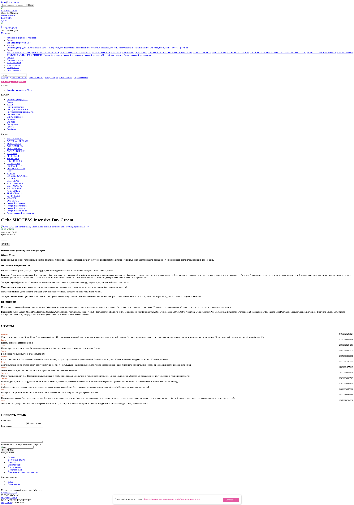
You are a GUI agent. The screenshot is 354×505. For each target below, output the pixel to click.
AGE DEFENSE (83, 52)
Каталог (10, 45)
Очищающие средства (17, 48)
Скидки (10, 57)
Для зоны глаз (116, 48)
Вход (3, 2)
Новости (12, 462)
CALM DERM (170, 52)
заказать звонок (8, 15)
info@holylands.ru (9, 497)
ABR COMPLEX (15, 52)
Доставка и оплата (15, 60)
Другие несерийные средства (137, 55)
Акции (10, 40)
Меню (4, 33)
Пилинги (144, 48)
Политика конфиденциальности (23, 472)
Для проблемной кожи (70, 48)
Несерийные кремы (53, 55)
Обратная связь (14, 70)
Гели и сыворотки (50, 48)
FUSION (222, 52)
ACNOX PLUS (52, 52)
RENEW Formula (345, 52)
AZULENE (116, 52)
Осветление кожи (131, 48)
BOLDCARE (141, 52)
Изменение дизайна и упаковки (22, 38)
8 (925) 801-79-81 (9, 10)
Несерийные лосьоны (73, 55)
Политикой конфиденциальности (155, 499)
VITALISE (25, 55)
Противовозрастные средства (95, 48)
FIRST (215, 52)
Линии (10, 50)
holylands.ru (6, 502)
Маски (38, 48)
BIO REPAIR (128, 52)
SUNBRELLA (13, 55)
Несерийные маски (93, 55)
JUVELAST (255, 52)
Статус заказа (13, 67)
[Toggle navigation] (8, 33)
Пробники (183, 48)
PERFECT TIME (315, 52)
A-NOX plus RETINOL (34, 52)
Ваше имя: (6, 420)
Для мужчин (164, 48)
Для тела (154, 48)
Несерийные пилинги (112, 55)
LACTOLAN (267, 52)
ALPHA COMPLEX (101, 52)
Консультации (13, 65)
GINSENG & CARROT (238, 52)
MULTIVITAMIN (282, 52)
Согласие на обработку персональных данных (184, 499)
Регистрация (13, 2)
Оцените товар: (34, 423)
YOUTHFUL (37, 55)
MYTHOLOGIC (298, 52)
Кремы (31, 48)
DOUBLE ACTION (202, 52)
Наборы (174, 48)
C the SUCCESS (155, 52)
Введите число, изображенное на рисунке (21, 444)
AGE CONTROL (68, 52)
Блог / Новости (14, 62)
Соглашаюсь (231, 500)
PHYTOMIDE (329, 52)
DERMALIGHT (184, 52)
